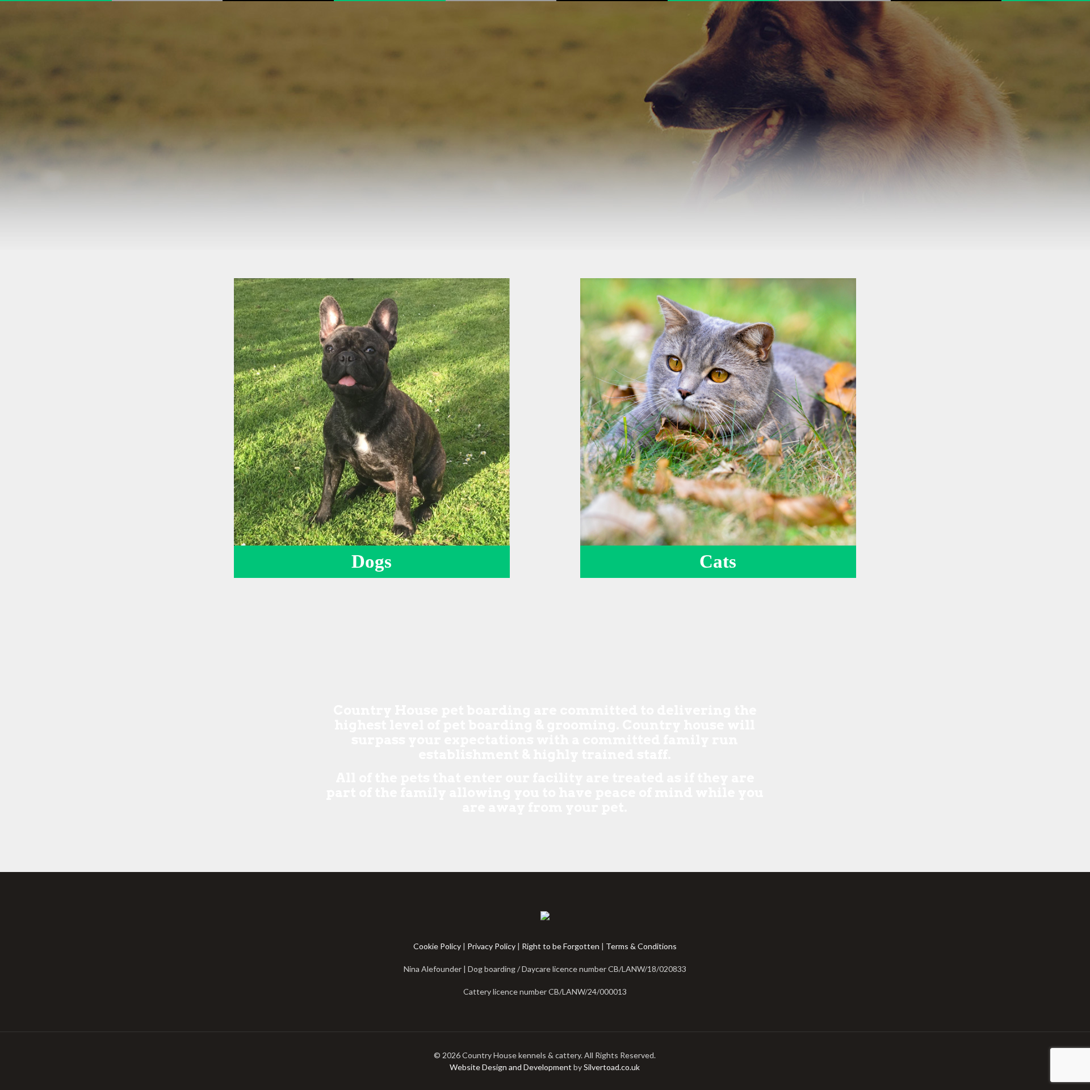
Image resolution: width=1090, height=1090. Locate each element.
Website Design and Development (511, 1067)
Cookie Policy (437, 946)
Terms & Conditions (641, 946)
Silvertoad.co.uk (612, 1067)
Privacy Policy (491, 946)
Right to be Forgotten (561, 946)
